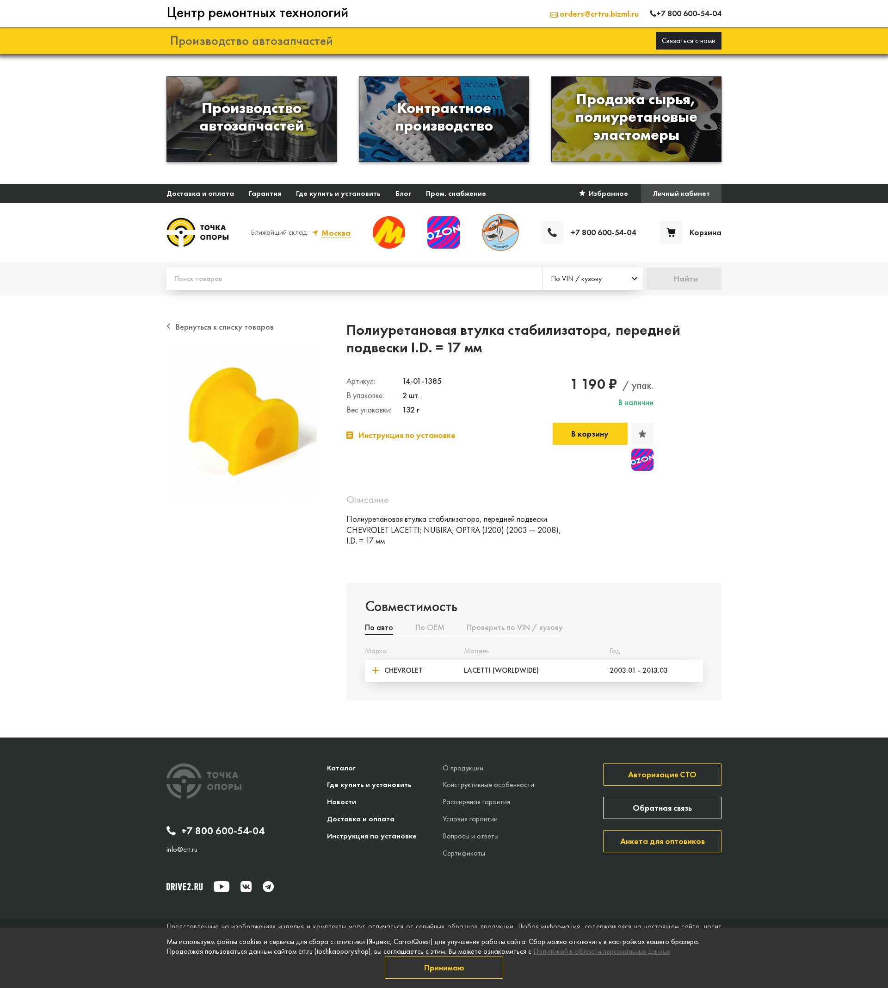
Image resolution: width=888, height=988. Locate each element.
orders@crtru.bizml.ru (598, 13)
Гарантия (265, 193)
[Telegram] (268, 886)
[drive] (184, 886)
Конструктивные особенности (488, 784)
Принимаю (444, 967)
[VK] (246, 886)
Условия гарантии (470, 819)
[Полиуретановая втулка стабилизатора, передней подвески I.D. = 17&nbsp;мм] (241, 422)
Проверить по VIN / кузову (515, 627)
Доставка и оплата (200, 193)
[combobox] (593, 279)
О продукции (463, 768)
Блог (403, 193)
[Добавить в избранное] (642, 434)
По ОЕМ (429, 627)
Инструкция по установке (372, 836)
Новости (341, 802)
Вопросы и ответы (471, 836)
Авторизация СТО (662, 774)
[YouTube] (221, 886)
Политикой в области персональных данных (601, 951)
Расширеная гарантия (476, 802)
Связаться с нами (688, 40)
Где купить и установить (338, 193)
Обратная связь (662, 807)
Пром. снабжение (456, 193)
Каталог (341, 768)
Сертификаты (464, 853)
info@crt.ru (181, 849)
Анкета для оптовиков (662, 841)
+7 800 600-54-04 (223, 831)
